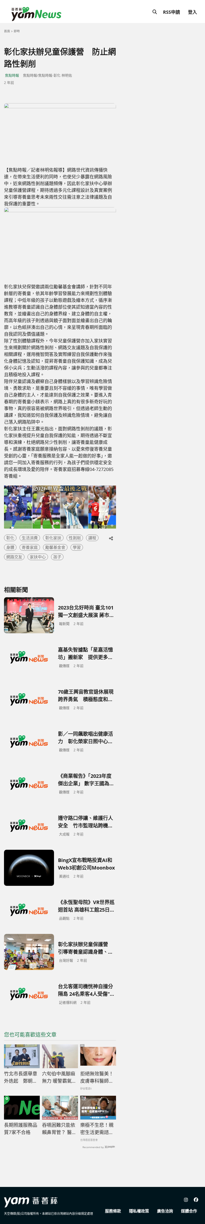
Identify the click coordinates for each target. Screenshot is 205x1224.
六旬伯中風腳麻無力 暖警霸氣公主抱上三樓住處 (59, 1077)
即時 (17, 31)
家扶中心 (38, 557)
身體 (10, 547)
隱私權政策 (139, 1211)
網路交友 (14, 557)
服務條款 (113, 1211)
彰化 (10, 538)
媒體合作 (189, 1211)
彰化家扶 (53, 538)
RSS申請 (171, 12)
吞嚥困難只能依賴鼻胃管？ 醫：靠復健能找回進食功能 (59, 1129)
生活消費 (30, 538)
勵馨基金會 (55, 547)
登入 (192, 12)
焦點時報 (12, 75)
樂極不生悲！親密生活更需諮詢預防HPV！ (97, 1129)
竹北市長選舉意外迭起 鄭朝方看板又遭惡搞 (20, 1077)
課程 (92, 538)
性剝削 (75, 538)
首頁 (7, 31)
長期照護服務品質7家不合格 (20, 1129)
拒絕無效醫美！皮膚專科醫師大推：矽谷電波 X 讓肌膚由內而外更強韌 (97, 1077)
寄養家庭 (30, 547)
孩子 (57, 557)
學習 (77, 547)
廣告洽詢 (165, 1211)
